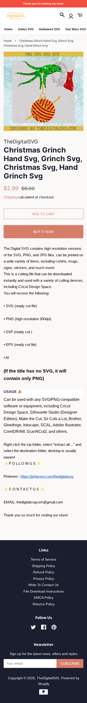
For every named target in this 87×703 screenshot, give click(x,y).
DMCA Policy (43, 597)
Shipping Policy (43, 566)
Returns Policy (44, 604)
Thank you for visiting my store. (43, 3)
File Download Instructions (43, 591)
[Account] (70, 15)
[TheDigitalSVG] (28, 16)
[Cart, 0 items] (79, 15)
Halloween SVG (49, 29)
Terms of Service (43, 559)
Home (8, 29)
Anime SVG (26, 29)
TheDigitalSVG (48, 678)
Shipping (10, 197)
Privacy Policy (43, 579)
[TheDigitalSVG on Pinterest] (54, 628)
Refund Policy (43, 572)
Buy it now (43, 232)
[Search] (62, 15)
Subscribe (70, 663)
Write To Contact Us (43, 585)
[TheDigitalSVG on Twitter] (33, 628)
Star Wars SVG (75, 29)
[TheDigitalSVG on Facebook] (43, 628)
